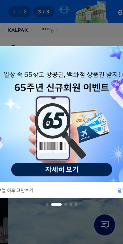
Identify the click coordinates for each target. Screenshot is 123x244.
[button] (47, 204)
